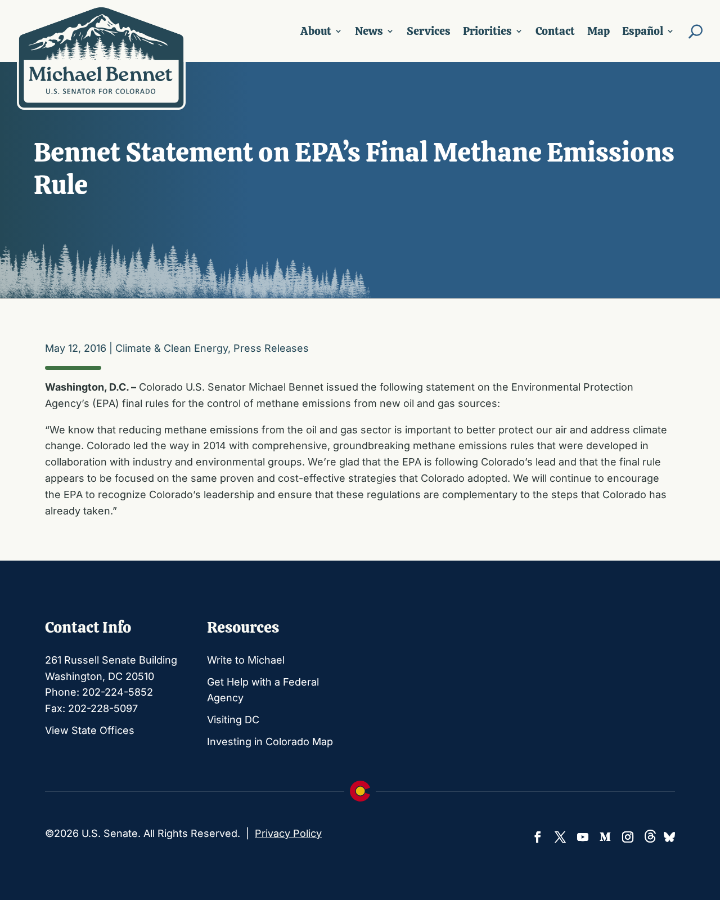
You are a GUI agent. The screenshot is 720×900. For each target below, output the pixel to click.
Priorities (487, 31)
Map (598, 31)
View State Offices (89, 730)
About (315, 31)
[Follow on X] (560, 837)
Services (429, 31)
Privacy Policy (288, 833)
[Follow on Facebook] (537, 837)
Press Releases (271, 348)
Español (642, 31)
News (369, 31)
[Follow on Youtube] (583, 837)
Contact (555, 31)
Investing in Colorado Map (270, 741)
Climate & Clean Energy (171, 348)
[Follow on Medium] (605, 837)
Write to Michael (246, 660)
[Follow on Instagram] (627, 837)
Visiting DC (233, 720)
